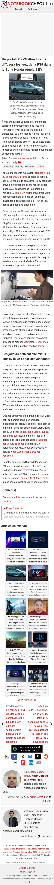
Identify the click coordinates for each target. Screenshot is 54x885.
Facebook (45, 836)
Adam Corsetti (40, 775)
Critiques (32, 9)
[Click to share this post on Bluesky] (30, 757)
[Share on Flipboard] (23, 762)
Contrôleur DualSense (36, 342)
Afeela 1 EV (18, 192)
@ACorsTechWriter (37, 797)
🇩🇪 (19, 162)
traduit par (23, 158)
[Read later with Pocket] (15, 762)
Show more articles (27, 699)
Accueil (18, 9)
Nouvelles (31, 848)
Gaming (19, 166)
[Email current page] (39, 763)
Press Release (13, 508)
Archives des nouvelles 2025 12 (26, 851)
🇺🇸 (15, 162)
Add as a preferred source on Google (30, 748)
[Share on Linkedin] (31, 762)
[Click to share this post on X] (38, 756)
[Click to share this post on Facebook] (14, 757)
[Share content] (7, 757)
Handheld (29, 166)
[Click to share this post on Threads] (22, 757)
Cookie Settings (27, 867)
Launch (40, 166)
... (50, 9)
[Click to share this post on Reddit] (46, 756)
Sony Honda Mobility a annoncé (20, 211)
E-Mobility (8, 166)
